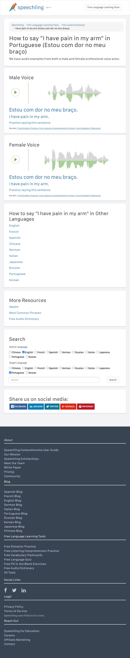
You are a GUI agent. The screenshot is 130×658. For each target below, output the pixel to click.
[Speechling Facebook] (7, 591)
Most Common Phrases (25, 312)
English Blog (12, 500)
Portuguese (17, 274)
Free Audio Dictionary (73, 25)
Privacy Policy (14, 606)
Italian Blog (12, 509)
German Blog (13, 504)
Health (13, 307)
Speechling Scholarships (21, 458)
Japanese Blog (14, 526)
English (14, 225)
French (14, 231)
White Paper (12, 467)
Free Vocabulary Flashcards (23, 555)
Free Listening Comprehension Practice (31, 551)
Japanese (16, 262)
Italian (13, 256)
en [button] (47, 7)
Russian (14, 268)
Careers (9, 635)
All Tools (10, 572)
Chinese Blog (13, 530)
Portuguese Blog (15, 513)
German (14, 249)
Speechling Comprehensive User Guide (31, 450)
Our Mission (12, 454)
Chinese (14, 244)
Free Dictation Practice (20, 546)
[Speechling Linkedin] (25, 591)
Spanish (15, 237)
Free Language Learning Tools (104, 7)
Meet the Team (14, 463)
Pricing (9, 471)
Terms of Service (15, 611)
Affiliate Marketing (17, 639)
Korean (14, 280)
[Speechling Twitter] (16, 591)
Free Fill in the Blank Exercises (25, 564)
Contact (9, 644)
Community (12, 476)
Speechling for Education (21, 631)
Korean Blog (12, 522)
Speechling (18, 25)
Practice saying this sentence (29, 122)
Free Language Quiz (17, 559)
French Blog (12, 496)
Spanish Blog (13, 491)
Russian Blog (13, 517)
